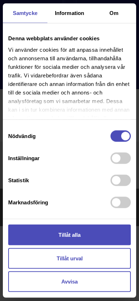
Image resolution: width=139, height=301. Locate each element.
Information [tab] (69, 13)
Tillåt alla (69, 235)
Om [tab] (113, 13)
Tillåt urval (70, 258)
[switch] (120, 158)
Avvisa (69, 282)
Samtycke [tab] (25, 13)
